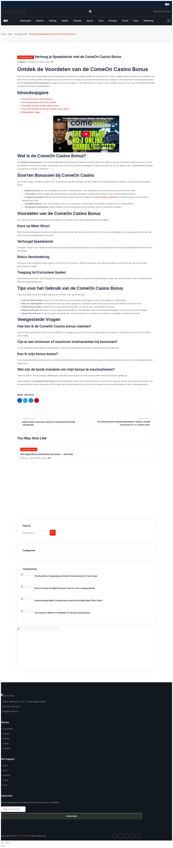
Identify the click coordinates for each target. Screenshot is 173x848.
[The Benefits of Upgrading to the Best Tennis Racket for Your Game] (27, 574)
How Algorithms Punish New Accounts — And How (46, 454)
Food (135, 21)
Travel (125, 21)
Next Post (144, 418)
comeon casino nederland (105, 197)
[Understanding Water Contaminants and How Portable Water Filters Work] (27, 599)
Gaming (52, 21)
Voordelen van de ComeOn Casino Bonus (40, 105)
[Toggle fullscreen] (4, 842)
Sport (5, 765)
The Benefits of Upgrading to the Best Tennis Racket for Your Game (65, 576)
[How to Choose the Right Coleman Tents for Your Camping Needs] (27, 587)
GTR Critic (22, 836)
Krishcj (23, 62)
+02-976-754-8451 (11, 706)
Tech (101, 21)
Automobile (25, 21)
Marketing (148, 21)
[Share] (7, 842)
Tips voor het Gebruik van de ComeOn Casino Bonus (46, 109)
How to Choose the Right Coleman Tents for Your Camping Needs (64, 588)
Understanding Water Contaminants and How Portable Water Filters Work (68, 600)
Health (65, 21)
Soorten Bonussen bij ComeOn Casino (39, 102)
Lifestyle (77, 21)
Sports (90, 21)
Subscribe (71, 816)
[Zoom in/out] (2, 842)
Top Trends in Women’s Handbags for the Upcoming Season (62, 613)
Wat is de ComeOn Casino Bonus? (37, 99)
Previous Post (29, 419)
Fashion (40, 21)
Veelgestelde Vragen (31, 112)
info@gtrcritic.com (10, 711)
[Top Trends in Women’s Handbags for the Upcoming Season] (27, 611)
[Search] (169, 21)
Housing (113, 21)
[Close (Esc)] (9, 842)
